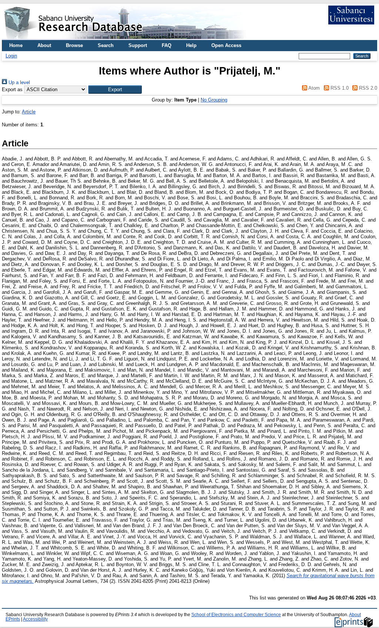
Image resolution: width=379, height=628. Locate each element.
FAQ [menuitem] (166, 45)
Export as (12, 89)
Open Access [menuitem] (226, 45)
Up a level (18, 82)
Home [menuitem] (16, 45)
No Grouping (214, 100)
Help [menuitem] (191, 45)
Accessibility (35, 619)
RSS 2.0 (367, 88)
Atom (313, 88)
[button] (115, 89)
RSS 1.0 (338, 88)
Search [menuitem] (106, 45)
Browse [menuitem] (74, 45)
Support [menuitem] (137, 45)
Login (11, 56)
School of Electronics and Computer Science (236, 614)
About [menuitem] (44, 45)
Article (29, 111)
